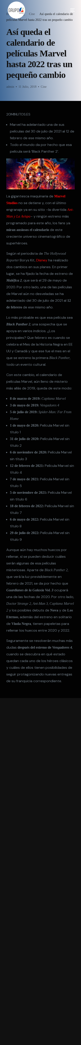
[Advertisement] (40, 871)
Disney (41, 260)
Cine (44, 86)
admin (10, 86)
